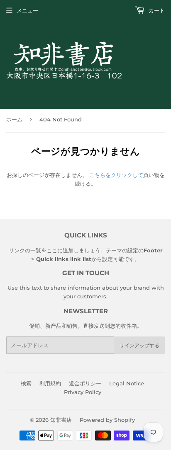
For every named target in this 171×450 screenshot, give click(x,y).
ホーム (14, 119)
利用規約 (50, 383)
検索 (26, 383)
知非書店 (61, 419)
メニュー (27, 10)
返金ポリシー (85, 383)
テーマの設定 (122, 250)
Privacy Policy (82, 392)
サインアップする (139, 345)
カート (156, 10)
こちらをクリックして (116, 175)
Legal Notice (126, 383)
